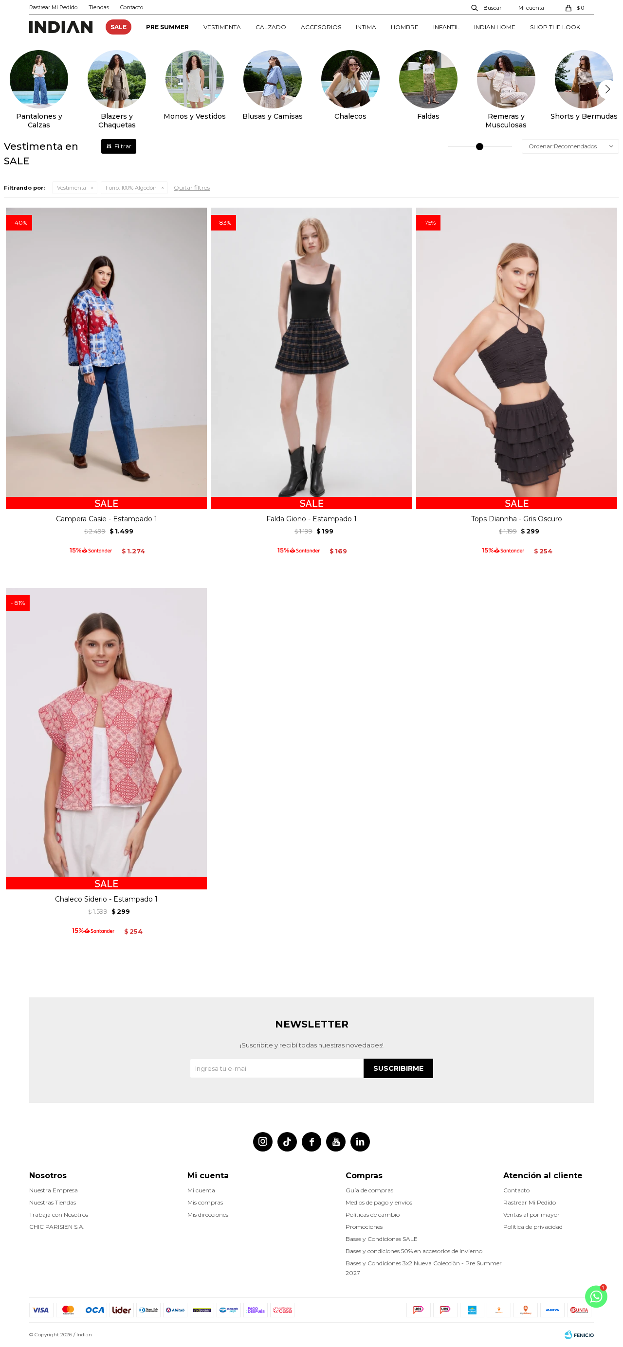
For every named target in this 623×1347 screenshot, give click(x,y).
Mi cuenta (201, 1190)
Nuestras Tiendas (52, 1202)
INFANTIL (446, 27)
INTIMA (366, 27)
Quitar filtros (192, 187)
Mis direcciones (207, 1214)
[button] (486, 7)
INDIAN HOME (494, 27)
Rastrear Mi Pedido (53, 7)
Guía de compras (369, 1190)
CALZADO (271, 27)
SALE (118, 27)
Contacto (131, 7)
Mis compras (205, 1202)
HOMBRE (405, 27)
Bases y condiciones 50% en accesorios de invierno (414, 1251)
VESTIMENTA (222, 27)
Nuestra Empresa (53, 1190)
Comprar (106, 498)
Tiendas (99, 7)
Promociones (364, 1226)
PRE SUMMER (167, 27)
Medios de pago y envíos (379, 1202)
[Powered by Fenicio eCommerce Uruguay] (579, 1335)
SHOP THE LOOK (555, 27)
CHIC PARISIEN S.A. (57, 1226)
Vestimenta (71, 187)
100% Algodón (131, 187)
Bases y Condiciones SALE (382, 1238)
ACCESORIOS (321, 27)
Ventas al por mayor (531, 1214)
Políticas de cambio (373, 1214)
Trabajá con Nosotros (58, 1214)
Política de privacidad (533, 1226)
